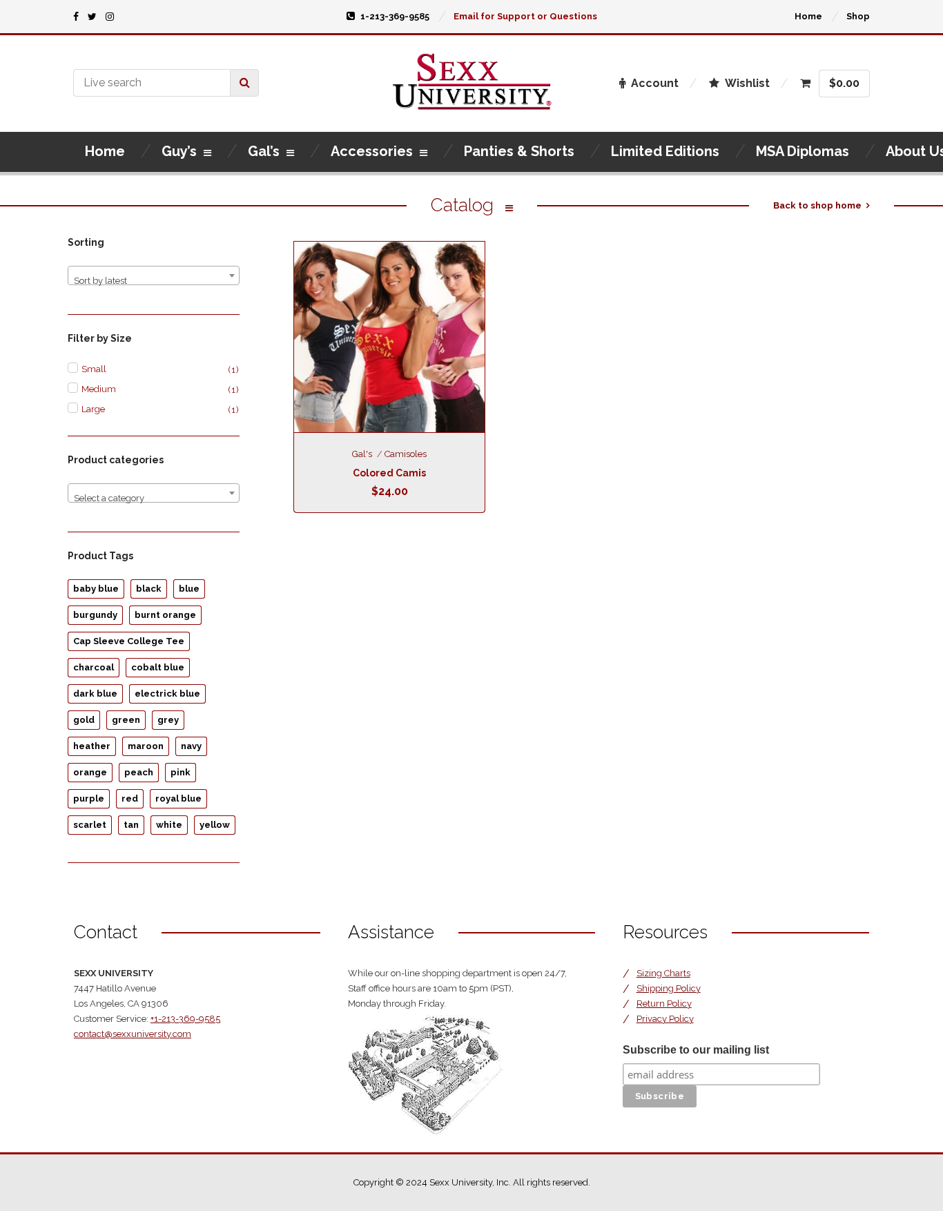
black (149, 588)
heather (91, 746)
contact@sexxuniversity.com (132, 1034)
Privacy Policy (665, 1019)
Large (93, 409)
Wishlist (747, 83)
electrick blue (167, 693)
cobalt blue (157, 667)
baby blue (96, 588)
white (169, 825)
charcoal (93, 667)
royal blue (178, 798)
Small (93, 369)
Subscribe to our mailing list (696, 1050)
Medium (98, 389)
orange (90, 772)
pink (181, 772)
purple (88, 798)
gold (84, 720)
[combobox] (154, 275)
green (126, 720)
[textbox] (153, 498)
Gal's (362, 454)
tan (131, 825)
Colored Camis (389, 472)
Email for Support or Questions (525, 16)
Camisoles (406, 454)
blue (189, 588)
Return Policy (664, 1003)
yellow (215, 825)
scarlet (89, 825)
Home (808, 16)
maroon (146, 746)
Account (655, 83)
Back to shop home (817, 205)
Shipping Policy (668, 988)
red (129, 798)
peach (138, 772)
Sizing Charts (663, 973)
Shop (858, 16)
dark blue (95, 693)
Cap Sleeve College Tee (128, 641)
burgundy (95, 615)
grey (168, 720)
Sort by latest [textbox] (100, 280)
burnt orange (165, 615)
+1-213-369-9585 (185, 1019)
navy (191, 746)
